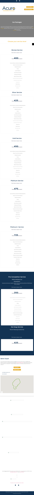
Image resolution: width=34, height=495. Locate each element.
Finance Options (22, 482)
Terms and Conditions (16, 482)
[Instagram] (16, 0)
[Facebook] (19, 0)
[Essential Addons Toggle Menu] (33, 44)
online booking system (20, 362)
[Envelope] (31, 4)
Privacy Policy (12, 482)
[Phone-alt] (29, 4)
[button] (32, 12)
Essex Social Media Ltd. (18, 493)
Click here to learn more (16, 52)
